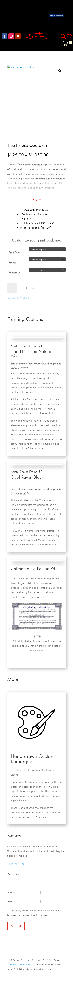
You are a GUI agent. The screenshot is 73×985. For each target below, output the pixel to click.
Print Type (14, 252)
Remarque (14, 272)
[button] (60, 71)
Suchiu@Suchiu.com (18, 964)
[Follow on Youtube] (18, 36)
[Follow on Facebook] (4, 36)
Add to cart (33, 288)
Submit (16, 926)
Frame (12, 262)
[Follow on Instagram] (11, 36)
